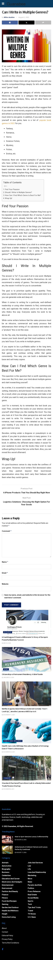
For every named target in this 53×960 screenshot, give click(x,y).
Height (4, 914)
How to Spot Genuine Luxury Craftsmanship (31, 836)
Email (5, 573)
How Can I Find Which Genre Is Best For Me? (23, 195)
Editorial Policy (7, 935)
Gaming (5, 904)
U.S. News (32, 917)
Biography (6, 869)
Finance (7, 778)
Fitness (5, 898)
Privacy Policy (7, 939)
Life (29, 869)
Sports (30, 901)
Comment (7, 531)
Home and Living (9, 917)
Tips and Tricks (34, 907)
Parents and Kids (35, 885)
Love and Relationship (37, 872)
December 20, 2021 (9, 752)
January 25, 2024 (8, 677)
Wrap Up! (8, 198)
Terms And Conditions (10, 943)
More (30, 879)
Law (29, 866)
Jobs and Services (35, 863)
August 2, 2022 (23, 17)
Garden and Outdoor (10, 907)
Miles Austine (9, 17)
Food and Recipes (9, 901)
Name (5, 562)
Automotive (6, 866)
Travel (30, 911)
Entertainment (7, 885)
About (4, 928)
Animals (5, 863)
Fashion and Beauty (10, 891)
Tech (30, 904)
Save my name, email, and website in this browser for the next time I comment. (27, 596)
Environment (7, 888)
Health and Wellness (13, 741)
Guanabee (16, 4)
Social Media (33, 898)
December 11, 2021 (9, 714)
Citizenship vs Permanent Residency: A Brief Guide (22, 674)
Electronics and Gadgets (12, 882)
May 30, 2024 (7, 643)
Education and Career (11, 879)
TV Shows (32, 914)
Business (7, 632)
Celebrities (6, 875)
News (6, 669)
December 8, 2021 (8, 789)
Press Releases (34, 891)
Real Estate (32, 895)
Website (5, 584)
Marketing (32, 875)
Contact (5, 932)
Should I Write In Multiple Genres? (18, 192)
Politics (31, 888)
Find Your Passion (12, 189)
